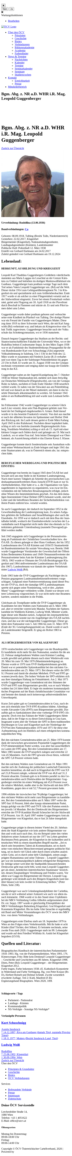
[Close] (3, 5)
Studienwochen (23, 74)
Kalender (19, 62)
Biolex (18, 41)
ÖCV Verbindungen (18, 1078)
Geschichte (20, 38)
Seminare (20, 71)
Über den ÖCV (16, 32)
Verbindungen (22, 44)
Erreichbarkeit (22, 80)
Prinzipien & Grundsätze (21, 1069)
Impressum (14, 1095)
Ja (11, 9)
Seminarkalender (23, 68)
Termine (19, 65)
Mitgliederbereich (17, 86)
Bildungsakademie (24, 47)
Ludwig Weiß (15, 569)
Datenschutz (14, 1098)
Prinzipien (20, 35)
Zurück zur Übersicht (12, 148)
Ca (26, 229)
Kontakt (12, 77)
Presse (18, 83)
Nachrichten (21, 59)
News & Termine (17, 56)
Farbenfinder (21, 53)
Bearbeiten (13, 20)
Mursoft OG (21, 1151)
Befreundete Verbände (20, 1089)
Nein (5, 9)
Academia (20, 50)
